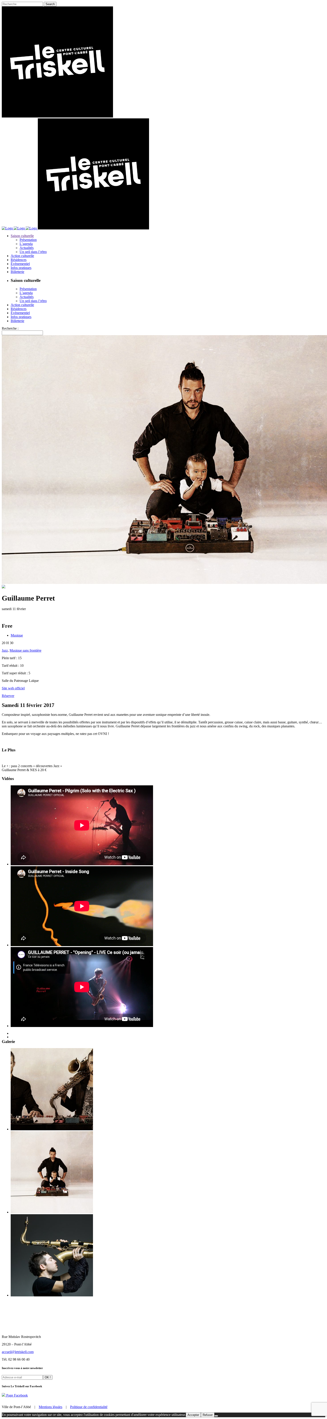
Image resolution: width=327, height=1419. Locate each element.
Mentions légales (50, 1407)
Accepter (193, 1415)
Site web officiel (13, 688)
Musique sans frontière (25, 650)
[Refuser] (216, 1416)
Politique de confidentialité (88, 1407)
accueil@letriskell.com (18, 1352)
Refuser (208, 1415)
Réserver (8, 696)
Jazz (5, 650)
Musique (17, 635)
